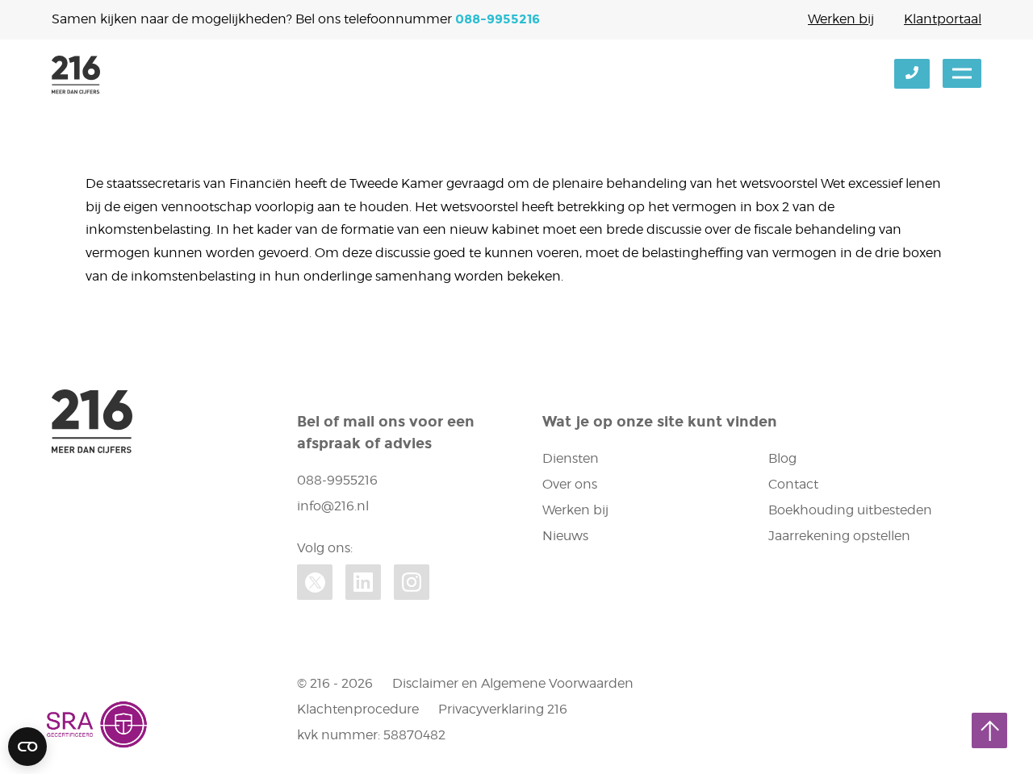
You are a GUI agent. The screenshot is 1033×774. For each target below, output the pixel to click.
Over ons (569, 484)
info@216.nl (333, 506)
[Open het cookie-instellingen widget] (27, 746)
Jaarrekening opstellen (839, 535)
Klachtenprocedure (358, 709)
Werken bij (841, 19)
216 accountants (76, 75)
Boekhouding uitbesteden (850, 510)
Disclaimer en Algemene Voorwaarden (513, 683)
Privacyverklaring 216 (502, 709)
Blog (782, 458)
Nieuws (565, 535)
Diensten (570, 458)
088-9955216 (497, 19)
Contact (793, 484)
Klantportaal (942, 19)
